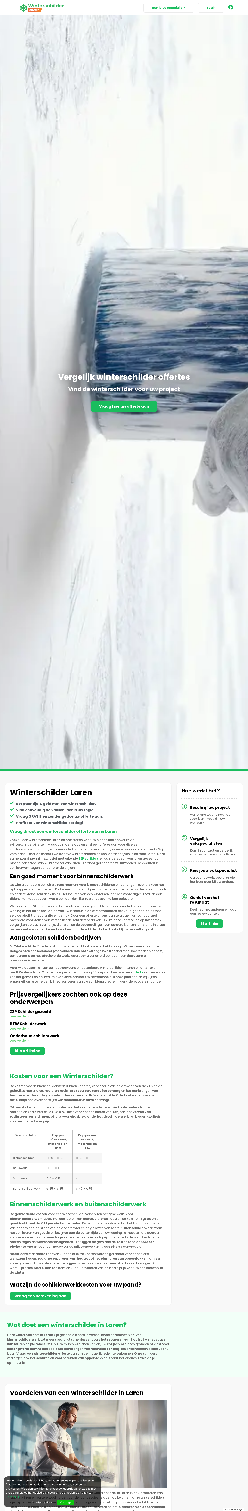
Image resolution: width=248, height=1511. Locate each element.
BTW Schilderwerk (28, 1023)
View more (12, 1496)
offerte (138, 972)
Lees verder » (19, 1016)
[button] (211, 8)
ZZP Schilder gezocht (31, 1011)
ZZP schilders (89, 858)
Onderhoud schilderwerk (34, 1035)
